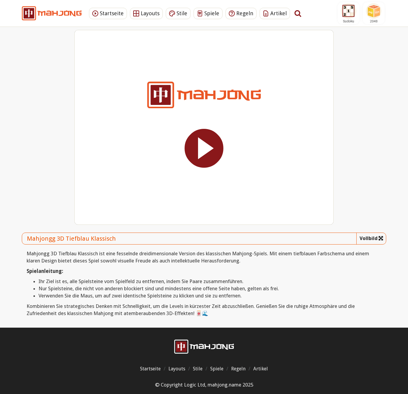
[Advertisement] (46, 124)
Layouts (149, 13)
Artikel (278, 13)
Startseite (111, 13)
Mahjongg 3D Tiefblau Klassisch (71, 238)
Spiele (211, 13)
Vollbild (369, 238)
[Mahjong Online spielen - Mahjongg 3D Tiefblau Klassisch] (204, 347)
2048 (373, 13)
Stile (181, 13)
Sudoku (348, 13)
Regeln (244, 13)
